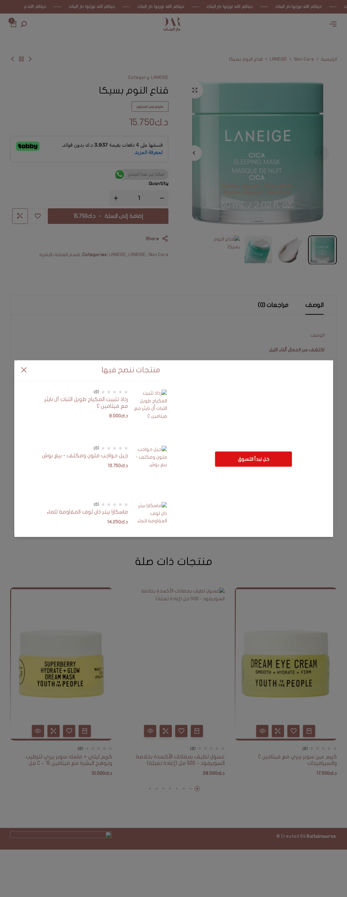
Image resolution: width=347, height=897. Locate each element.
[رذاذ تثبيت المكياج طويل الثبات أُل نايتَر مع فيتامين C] (150, 415)
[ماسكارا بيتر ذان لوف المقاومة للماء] (150, 527)
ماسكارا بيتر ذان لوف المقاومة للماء (87, 512)
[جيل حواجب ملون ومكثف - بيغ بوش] (150, 471)
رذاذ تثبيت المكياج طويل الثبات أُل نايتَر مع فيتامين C (86, 403)
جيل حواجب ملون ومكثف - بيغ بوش (85, 455)
